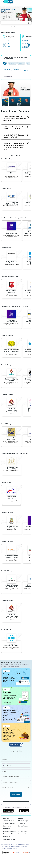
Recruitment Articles (9, 831)
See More (15, 49)
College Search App (9, 839)
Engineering (10, 36)
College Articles (23, 826)
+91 (3, 765)
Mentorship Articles (24, 834)
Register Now (16, 794)
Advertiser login (23, 820)
